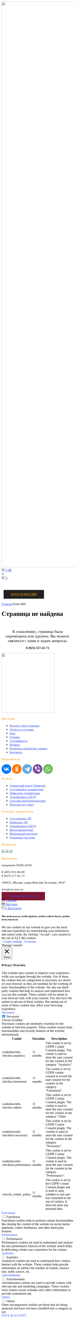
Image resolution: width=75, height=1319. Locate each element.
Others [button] (6, 1297)
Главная (7, 604)
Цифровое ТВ (19, 822)
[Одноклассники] (17, 769)
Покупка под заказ (22, 804)
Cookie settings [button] (12, 941)
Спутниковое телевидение (27, 789)
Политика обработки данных (28, 748)
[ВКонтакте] (6, 769)
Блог (13, 733)
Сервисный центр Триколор (28, 785)
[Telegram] (27, 769)
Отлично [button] (30, 941)
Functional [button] (8, 1213)
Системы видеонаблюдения (27, 800)
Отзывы (15, 737)
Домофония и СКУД (23, 797)
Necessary (12, 1016)
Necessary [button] (8, 1012)
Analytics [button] (8, 1253)
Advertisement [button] (11, 1275)
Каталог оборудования (24, 725)
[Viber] (37, 769)
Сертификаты (18, 740)
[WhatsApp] (48, 769)
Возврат (15, 744)
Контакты (16, 752)
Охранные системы (22, 837)
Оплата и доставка (22, 729)
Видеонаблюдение (21, 829)
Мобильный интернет (24, 833)
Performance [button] (10, 1235)
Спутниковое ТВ (20, 818)
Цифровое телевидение (25, 793)
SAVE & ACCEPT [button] (14, 1315)
